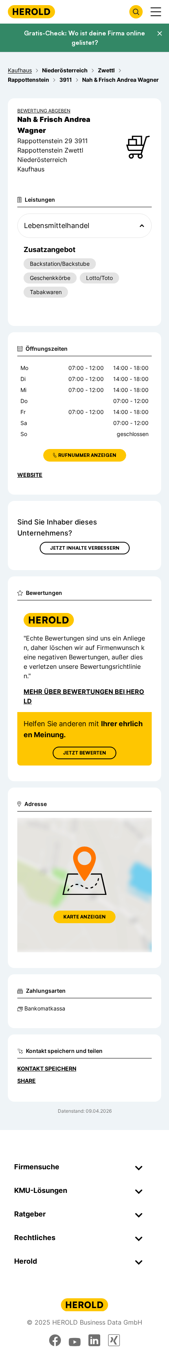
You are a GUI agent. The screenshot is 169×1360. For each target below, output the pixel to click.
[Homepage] (31, 11)
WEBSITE (29, 474)
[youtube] (75, 1340)
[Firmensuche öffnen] (136, 11)
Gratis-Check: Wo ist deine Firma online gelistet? (84, 37)
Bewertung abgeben (43, 111)
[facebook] (55, 1340)
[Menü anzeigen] (156, 11)
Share (26, 1080)
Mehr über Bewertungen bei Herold (84, 696)
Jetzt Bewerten (84, 753)
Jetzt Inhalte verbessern (84, 548)
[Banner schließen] (159, 33)
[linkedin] (94, 1340)
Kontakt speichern (46, 1068)
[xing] (114, 1340)
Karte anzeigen (84, 917)
